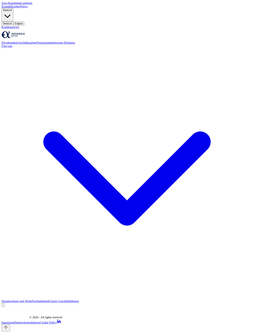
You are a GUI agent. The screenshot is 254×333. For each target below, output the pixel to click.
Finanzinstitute (45, 42)
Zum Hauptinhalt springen (16, 3)
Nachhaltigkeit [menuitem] (40, 301)
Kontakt (6, 6)
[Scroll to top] (5, 328)
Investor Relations (64, 42)
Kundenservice (10, 27)
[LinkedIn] (59, 322)
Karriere (16, 6)
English (19, 23)
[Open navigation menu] (2, 305)
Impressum (7, 322)
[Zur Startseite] (13, 39)
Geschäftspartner (27, 42)
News (24, 6)
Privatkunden (9, 42)
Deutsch (7, 23)
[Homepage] (15, 317)
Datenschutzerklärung (27, 322)
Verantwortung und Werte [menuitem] (16, 301)
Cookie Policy (48, 322)
